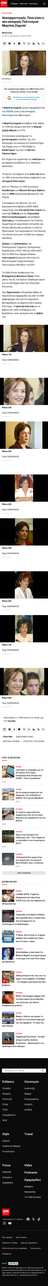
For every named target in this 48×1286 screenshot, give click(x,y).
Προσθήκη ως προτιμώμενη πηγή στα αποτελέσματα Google (26, 98)
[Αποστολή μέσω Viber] (24, 43)
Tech (5, 1109)
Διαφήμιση (6, 1254)
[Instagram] (4, 1223)
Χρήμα (27, 1093)
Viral (4, 1120)
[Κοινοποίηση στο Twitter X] (14, 43)
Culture (6, 1140)
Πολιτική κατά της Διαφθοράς (14, 1248)
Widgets (28, 1186)
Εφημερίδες (32, 1180)
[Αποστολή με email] (43, 43)
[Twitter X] (33, 1219)
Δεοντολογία (21, 1237)
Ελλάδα (6, 1088)
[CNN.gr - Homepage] (4, 3)
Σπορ (5, 1104)
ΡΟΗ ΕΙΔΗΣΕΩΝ (11, 757)
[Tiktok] (38, 1219)
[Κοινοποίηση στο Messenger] (19, 43)
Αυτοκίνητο (8, 1151)
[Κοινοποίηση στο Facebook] (10, 43)
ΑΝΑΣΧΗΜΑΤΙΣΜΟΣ (24, 737)
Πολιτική (23, 4)
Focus (6, 1165)
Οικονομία (33, 4)
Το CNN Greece (32, 1197)
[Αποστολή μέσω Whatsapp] (29, 43)
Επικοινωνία (35, 1248)
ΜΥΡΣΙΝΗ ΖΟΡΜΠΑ (11, 741)
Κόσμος (6, 1093)
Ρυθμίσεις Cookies (10, 1243)
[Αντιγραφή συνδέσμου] (38, 43)
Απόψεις (7, 1177)
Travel (28, 1134)
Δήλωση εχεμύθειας (29, 1243)
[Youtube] (9, 1223)
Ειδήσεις (14, 4)
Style (5, 1134)
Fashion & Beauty (11, 1146)
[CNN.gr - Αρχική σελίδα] (6, 1212)
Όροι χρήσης (7, 1237)
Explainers (7, 1182)
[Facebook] (28, 1219)
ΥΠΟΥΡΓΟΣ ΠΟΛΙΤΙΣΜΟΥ (34, 741)
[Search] (43, 1070)
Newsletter (30, 1191)
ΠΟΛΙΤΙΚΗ (7, 13)
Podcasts (30, 1172)
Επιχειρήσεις (31, 1099)
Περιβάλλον (9, 1115)
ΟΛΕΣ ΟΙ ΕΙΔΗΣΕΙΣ (24, 873)
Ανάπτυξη (29, 1088)
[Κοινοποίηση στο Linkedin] (34, 43)
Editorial (6, 1172)
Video (28, 1165)
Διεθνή (28, 1109)
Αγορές (28, 1104)
